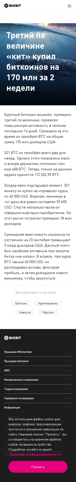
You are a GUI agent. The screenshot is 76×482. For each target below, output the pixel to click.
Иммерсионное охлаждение (21, 379)
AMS (7, 370)
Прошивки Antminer (16, 361)
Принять (38, 467)
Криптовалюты (48, 303)
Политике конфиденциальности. (35, 454)
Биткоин (21, 303)
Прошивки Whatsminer (18, 351)
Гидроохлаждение (16, 389)
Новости (25, 312)
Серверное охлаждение (19, 398)
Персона (48, 312)
